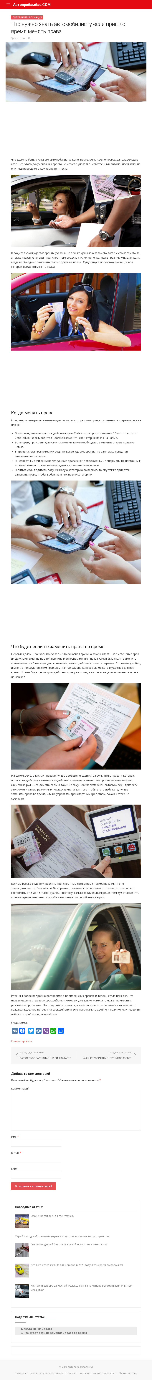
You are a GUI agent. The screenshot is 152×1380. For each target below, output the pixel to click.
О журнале (21, 1373)
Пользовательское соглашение (97, 1373)
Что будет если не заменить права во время (55, 1333)
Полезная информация (27, 17)
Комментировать (21, 1041)
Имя (15, 1136)
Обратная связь (128, 1373)
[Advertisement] (76, 131)
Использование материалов (47, 1373)
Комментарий (20, 1088)
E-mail (16, 1152)
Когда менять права (38, 1329)
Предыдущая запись (45, 1055)
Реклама (71, 1373)
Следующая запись (107, 1055)
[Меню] (8, 4)
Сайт (14, 1169)
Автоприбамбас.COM (32, 4)
